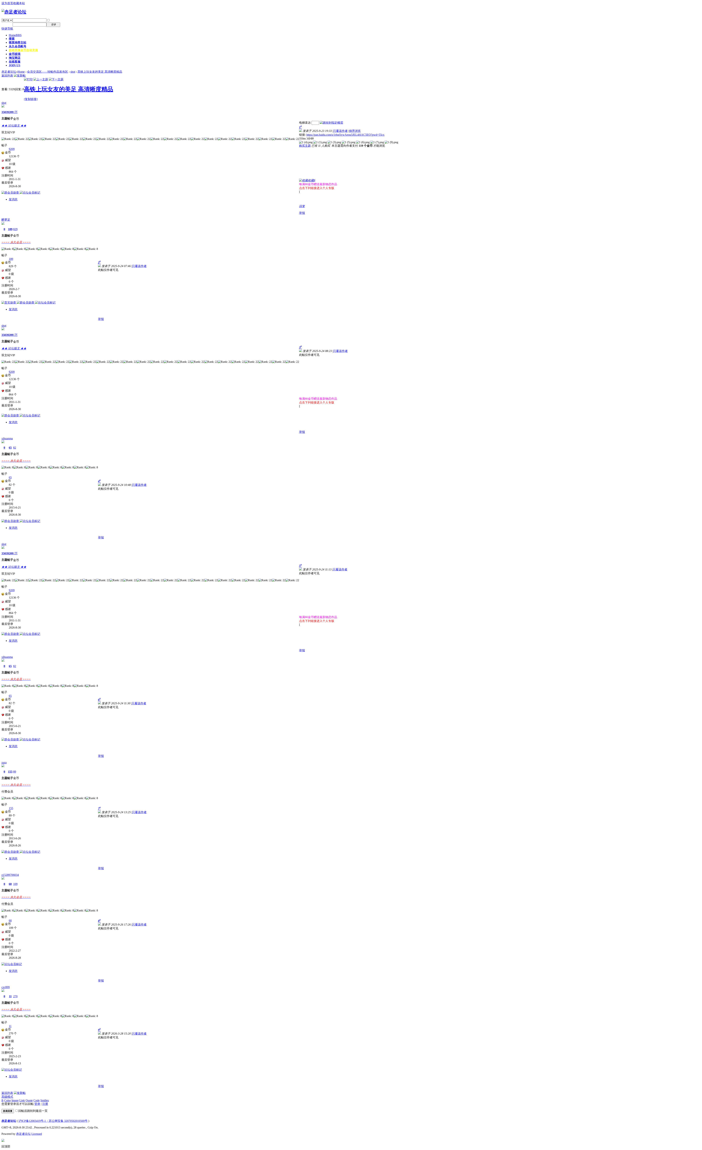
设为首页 (7, 3)
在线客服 (14, 61)
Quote (29, 1100)
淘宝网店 (14, 57)
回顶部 (5, 1146)
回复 (302, 206)
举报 (302, 212)
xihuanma (7, 438)
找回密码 (68, 20)
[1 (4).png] (306, 142)
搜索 (12, 38)
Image (15, 1100)
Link (22, 1100)
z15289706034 (10, 874)
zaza (4, 762)
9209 (10, 112)
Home (15, 35)
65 (10, 447)
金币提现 (14, 54)
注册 (65, 24)
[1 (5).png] (348, 142)
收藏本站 (19, 3)
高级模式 (7, 1096)
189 (10, 229)
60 (10, 884)
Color (7, 1100)
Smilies (44, 1100)
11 (10, 996)
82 (14, 447)
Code (36, 1100)
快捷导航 (7, 28)
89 (14, 771)
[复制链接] (30, 99)
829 (15, 229)
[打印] (28, 79)
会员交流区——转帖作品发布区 (47, 71)
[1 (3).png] (334, 142)
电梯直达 (305, 122)
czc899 (5, 987)
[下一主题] (56, 79)
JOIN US (14, 65)
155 (10, 771)
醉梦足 (5, 219)
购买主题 (305, 145)
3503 (4, 112)
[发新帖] (20, 75)
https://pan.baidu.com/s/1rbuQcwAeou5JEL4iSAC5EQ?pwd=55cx (345, 134)
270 (15, 996)
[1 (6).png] (363, 142)
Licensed (36, 1133)
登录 (37, 1103)
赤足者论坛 (8, 71)
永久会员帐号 (17, 46)
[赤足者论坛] (13, 11)
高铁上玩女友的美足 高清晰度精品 (100, 71)
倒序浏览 (355, 130)
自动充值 (23, 50)
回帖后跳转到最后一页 (33, 1110)
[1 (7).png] (377, 142)
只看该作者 (340, 130)
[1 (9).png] (391, 142)
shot (72, 71)
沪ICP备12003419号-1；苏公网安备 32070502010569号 (53, 1120)
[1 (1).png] (320, 142)
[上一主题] (40, 79)
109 (15, 884)
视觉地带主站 (17, 42)
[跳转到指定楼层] (331, 122)
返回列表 (7, 75)
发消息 (13, 199)
